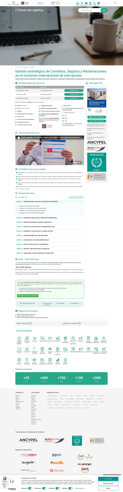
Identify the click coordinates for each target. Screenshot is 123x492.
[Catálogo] (85, 3)
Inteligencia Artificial (58, 401)
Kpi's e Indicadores (67, 401)
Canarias (18, 398)
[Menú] (7, 477)
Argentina (33, 397)
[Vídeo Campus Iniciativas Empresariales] (31, 323)
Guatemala (33, 409)
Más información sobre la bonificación (27, 295)
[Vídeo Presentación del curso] (16, 133)
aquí (43, 102)
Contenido (61, 303)
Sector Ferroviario (69, 407)
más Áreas (32, 67)
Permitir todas (108, 478)
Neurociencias (56, 404)
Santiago (18, 403)
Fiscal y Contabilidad (70, 398)
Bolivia (32, 398)
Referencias (75, 303)
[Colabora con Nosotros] (77, 3)
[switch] (44, 488)
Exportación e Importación (53, 398)
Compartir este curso (46, 105)
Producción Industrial (77, 404)
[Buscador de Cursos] (81, 3)
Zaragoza (18, 409)
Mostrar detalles (79, 488)
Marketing (49, 404)
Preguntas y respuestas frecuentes (51, 111)
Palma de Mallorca (20, 401)
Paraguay (33, 416)
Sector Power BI (78, 407)
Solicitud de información (28, 303)
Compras (71, 395)
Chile (32, 403)
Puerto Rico (34, 421)
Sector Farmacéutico (60, 407)
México (33, 412)
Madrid (17, 400)
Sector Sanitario (86, 407)
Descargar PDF (95, 83)
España (33, 407)
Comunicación (78, 395)
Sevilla (17, 404)
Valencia (18, 406)
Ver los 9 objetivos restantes (22, 189)
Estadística (92, 395)
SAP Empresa (85, 404)
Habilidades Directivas (90, 398)
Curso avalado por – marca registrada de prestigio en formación (49, 120)
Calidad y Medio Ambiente (53, 395)
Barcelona (18, 395)
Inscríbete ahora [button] (74, 90)
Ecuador (33, 404)
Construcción (85, 395)
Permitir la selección (108, 483)
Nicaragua (33, 413)
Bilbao (17, 397)
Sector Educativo (51, 407)
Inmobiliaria (50, 401)
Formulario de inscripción (97, 121)
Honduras (33, 410)
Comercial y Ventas (63, 395)
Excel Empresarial (100, 395)
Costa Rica (33, 401)
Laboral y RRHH (77, 401)
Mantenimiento (102, 401)
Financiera (62, 398)
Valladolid (18, 407)
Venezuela (33, 424)
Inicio (16, 67)
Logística (25, 67)
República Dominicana (36, 419)
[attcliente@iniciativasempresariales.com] (98, 3)
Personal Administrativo (66, 404)
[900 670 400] (94, 3)
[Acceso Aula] (89, 3)
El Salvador (33, 406)
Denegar (108, 488)
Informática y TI (100, 398)
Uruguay (33, 422)
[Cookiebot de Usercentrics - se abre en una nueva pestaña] (12, 489)
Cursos (20, 67)
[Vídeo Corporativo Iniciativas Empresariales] (80, 323)
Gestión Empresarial (80, 398)
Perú (32, 418)
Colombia (33, 400)
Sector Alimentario (94, 404)
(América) (33, 395)
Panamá (33, 415)
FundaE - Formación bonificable (48, 108)
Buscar (104, 10)
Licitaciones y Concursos (86, 401)
